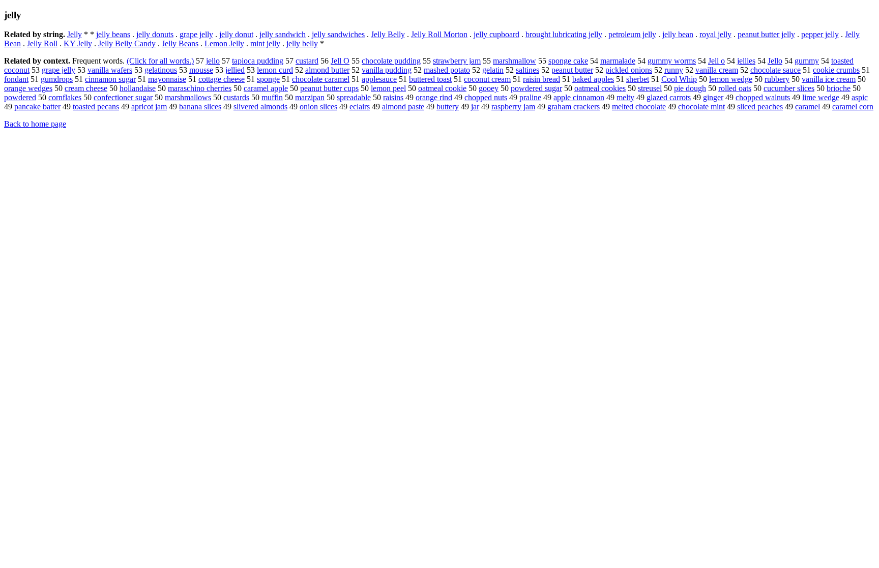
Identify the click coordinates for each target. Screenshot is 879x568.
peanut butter (572, 70)
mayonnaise (167, 79)
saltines (527, 70)
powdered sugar (536, 88)
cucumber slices (789, 88)
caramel (807, 106)
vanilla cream (716, 70)
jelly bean (677, 34)
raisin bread (541, 79)
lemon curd (275, 70)
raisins (393, 97)
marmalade (617, 60)
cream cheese (86, 88)
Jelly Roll (42, 43)
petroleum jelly (632, 34)
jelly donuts (154, 34)
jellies (746, 60)
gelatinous (160, 70)
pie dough (690, 88)
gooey (489, 88)
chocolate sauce (775, 70)
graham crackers (573, 106)
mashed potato (447, 70)
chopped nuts (485, 97)
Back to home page (35, 123)
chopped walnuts (763, 97)
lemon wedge (730, 79)
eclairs (359, 106)
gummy (807, 60)
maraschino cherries (199, 88)
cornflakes (64, 97)
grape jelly (196, 34)
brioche (839, 88)
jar (475, 106)
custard (307, 60)
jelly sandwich (282, 34)
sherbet (637, 79)
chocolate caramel (320, 79)
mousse (201, 70)
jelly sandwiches (338, 34)
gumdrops (57, 79)
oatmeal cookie (442, 88)
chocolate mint (701, 106)
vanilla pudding (387, 70)
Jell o (716, 60)
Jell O (340, 60)
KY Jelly (78, 43)
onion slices (318, 106)
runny (673, 70)
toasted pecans (96, 106)
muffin (272, 97)
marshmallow (514, 60)
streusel (650, 88)
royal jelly (715, 34)
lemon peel (388, 88)
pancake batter (37, 106)
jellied (235, 70)
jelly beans (113, 34)
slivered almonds (260, 106)
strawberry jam (457, 60)
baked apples (593, 79)
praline (530, 97)
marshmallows (188, 97)
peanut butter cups (329, 88)
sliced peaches (760, 106)
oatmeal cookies (600, 88)
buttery (447, 106)
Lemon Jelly (224, 43)
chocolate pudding (391, 60)
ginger (713, 97)
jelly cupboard (496, 34)
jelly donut (236, 34)
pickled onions (628, 70)
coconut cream (487, 79)
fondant (16, 79)
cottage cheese (221, 79)
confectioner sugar (123, 97)
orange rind (434, 97)
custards (236, 97)
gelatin (493, 70)
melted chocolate (639, 106)
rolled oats (734, 88)
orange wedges (28, 88)
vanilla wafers (109, 70)
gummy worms (672, 60)
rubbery (777, 79)
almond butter (327, 70)
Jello (775, 60)
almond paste (403, 106)
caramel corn (852, 106)
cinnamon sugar (110, 79)
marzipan (310, 97)
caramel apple (266, 88)
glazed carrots (669, 97)
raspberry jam (513, 106)
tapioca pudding (257, 60)
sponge (268, 79)
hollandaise (138, 88)
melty (625, 97)
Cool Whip (679, 79)
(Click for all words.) (160, 60)
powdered (20, 97)
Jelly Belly (388, 34)
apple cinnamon (578, 97)
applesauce (379, 79)
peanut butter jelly (766, 34)
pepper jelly (820, 34)
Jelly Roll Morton (439, 34)
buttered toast (430, 79)
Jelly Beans (180, 43)
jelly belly (302, 43)
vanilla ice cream (829, 79)
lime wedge (820, 97)
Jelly (74, 34)
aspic (860, 97)
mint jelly (265, 43)
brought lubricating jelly (563, 34)
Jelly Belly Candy (127, 43)
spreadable (354, 97)
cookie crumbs (836, 70)
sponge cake (568, 60)
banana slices (200, 106)
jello (213, 60)
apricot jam (149, 106)
